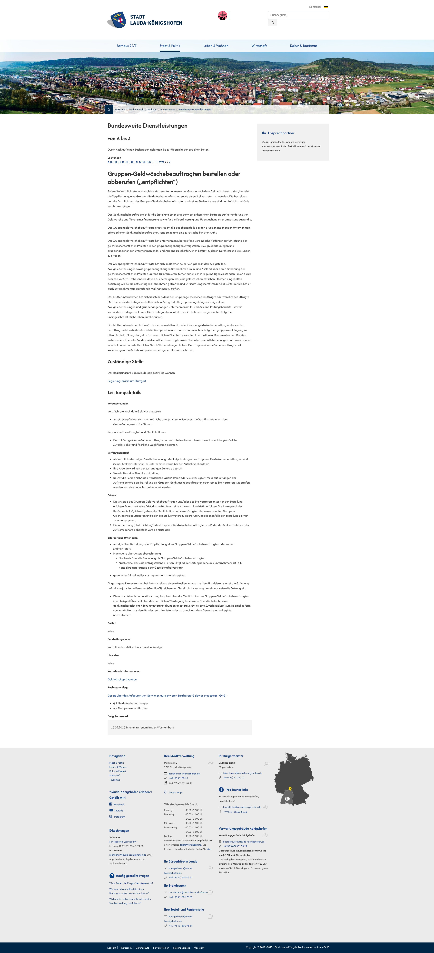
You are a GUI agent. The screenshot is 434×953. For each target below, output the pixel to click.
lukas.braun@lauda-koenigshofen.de (242, 773)
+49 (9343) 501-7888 (180, 897)
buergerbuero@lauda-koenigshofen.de (243, 841)
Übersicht (199, 947)
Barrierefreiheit (161, 947)
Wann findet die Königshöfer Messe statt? (131, 883)
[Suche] (272, 22)
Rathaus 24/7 (126, 45)
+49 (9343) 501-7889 (180, 925)
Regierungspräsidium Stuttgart (127, 381)
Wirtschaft (259, 45)
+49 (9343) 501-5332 (235, 811)
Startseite (120, 109)
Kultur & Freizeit (117, 771)
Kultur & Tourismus (303, 45)
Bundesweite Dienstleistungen (195, 109)
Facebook (119, 804)
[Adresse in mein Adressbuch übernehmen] (211, 763)
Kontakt (111, 947)
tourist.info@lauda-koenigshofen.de (242, 807)
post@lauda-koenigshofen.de (184, 773)
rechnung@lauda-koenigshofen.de (127, 854)
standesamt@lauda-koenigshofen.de (188, 892)
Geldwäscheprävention (122, 679)
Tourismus (114, 779)
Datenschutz (142, 947)
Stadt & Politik (170, 45)
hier (209, 849)
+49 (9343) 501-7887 (180, 877)
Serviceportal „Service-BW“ (123, 841)
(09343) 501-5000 (234, 777)
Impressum (126, 947)
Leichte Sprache (181, 947)
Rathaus (151, 109)
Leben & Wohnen (215, 45)
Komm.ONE (323, 947)
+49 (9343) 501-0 (178, 778)
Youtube (118, 810)
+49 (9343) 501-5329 (235, 846)
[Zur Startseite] (144, 19)
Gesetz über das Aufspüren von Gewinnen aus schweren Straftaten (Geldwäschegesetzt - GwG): (168, 695)
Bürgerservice (167, 109)
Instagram (119, 816)
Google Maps (176, 792)
